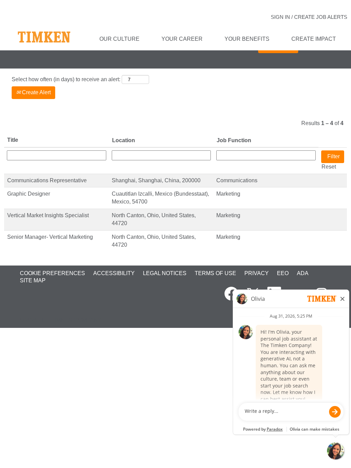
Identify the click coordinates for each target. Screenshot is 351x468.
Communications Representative (47, 180)
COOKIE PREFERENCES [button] (52, 273)
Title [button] (12, 140)
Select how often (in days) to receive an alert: (66, 79)
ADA (302, 273)
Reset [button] (329, 167)
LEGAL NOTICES (164, 273)
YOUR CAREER (182, 39)
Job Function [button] (234, 140)
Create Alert (36, 92)
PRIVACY (256, 273)
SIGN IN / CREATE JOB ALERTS (309, 17)
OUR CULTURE (119, 39)
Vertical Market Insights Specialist (48, 215)
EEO (283, 273)
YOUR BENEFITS (247, 39)
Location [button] (123, 140)
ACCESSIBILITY (114, 273)
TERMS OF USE (215, 273)
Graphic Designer (28, 194)
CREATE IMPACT (313, 39)
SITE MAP (33, 280)
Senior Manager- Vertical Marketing (50, 237)
